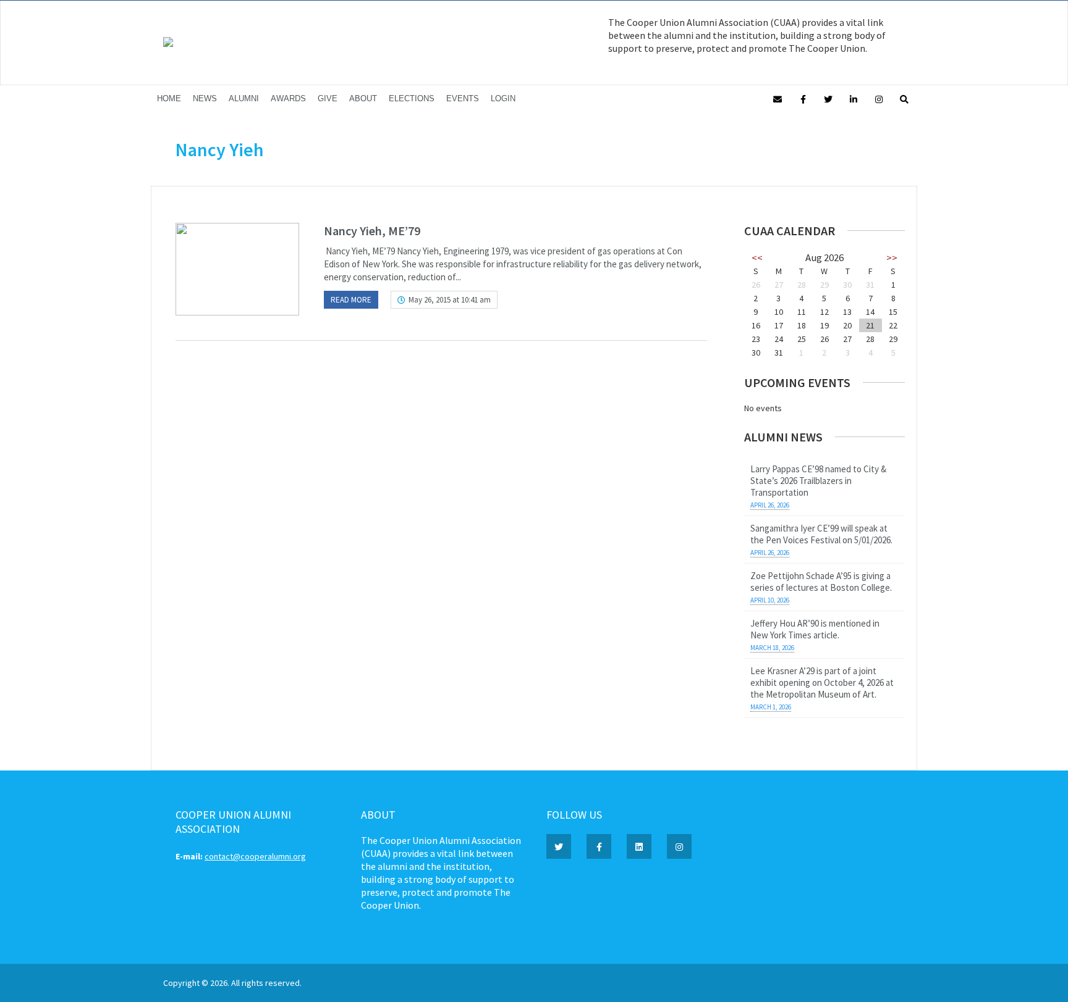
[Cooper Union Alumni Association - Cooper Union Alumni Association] (168, 43)
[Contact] (777, 98)
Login (503, 98)
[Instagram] (879, 98)
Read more (351, 299)
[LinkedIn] (853, 98)
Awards (288, 98)
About (363, 98)
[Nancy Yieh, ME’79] (237, 269)
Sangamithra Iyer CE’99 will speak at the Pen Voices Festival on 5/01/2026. (821, 534)
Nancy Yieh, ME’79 (372, 230)
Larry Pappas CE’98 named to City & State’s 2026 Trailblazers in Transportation (818, 480)
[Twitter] (828, 98)
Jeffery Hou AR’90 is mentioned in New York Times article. (814, 629)
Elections (411, 98)
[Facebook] (802, 98)
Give (327, 98)
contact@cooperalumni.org (255, 856)
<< (757, 257)
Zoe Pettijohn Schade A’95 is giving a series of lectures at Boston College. (821, 581)
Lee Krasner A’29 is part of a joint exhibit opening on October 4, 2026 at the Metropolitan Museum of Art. (822, 682)
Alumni (244, 98)
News (205, 98)
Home (169, 98)
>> (891, 257)
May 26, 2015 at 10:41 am (450, 299)
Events (462, 98)
